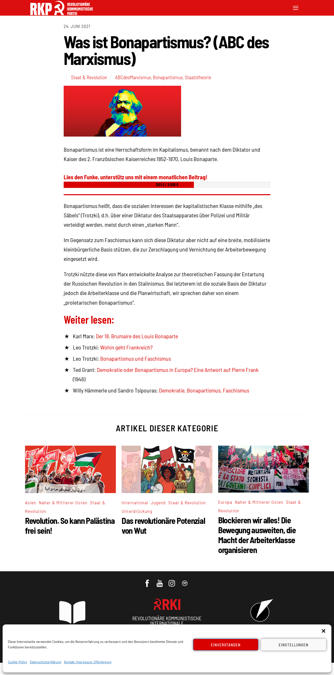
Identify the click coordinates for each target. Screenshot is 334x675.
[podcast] (185, 581)
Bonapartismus (168, 77)
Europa (225, 502)
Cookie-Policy (17, 662)
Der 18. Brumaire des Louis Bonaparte (137, 336)
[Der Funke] (61, 13)
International (135, 502)
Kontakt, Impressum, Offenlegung (87, 662)
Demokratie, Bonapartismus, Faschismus (204, 390)
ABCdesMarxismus (133, 77)
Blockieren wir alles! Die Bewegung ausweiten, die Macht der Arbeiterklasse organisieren (257, 535)
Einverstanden (226, 644)
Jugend (158, 502)
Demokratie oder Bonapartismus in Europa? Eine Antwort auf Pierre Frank (178, 369)
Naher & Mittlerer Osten (63, 502)
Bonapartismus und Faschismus (135, 358)
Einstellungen (293, 644)
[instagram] (172, 581)
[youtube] (160, 581)
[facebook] (147, 581)
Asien (30, 502)
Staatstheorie (198, 77)
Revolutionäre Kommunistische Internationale (166, 620)
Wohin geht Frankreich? (126, 347)
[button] (323, 631)
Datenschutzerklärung (45, 662)
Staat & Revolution (89, 77)
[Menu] (296, 7)
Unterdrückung (137, 511)
